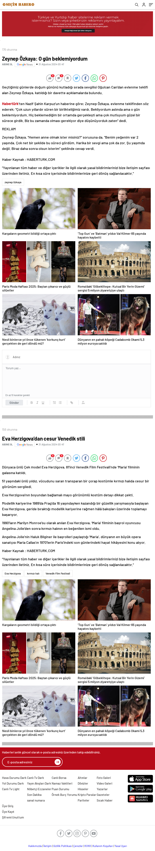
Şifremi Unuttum (13, 817)
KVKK (88, 846)
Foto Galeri (104, 777)
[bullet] (60, 402)
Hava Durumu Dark (14, 777)
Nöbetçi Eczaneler (39, 789)
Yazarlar (102, 789)
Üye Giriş (7, 806)
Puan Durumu (60, 789)
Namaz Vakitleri (62, 783)
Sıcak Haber (105, 800)
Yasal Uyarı (121, 846)
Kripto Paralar (87, 794)
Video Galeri (104, 783)
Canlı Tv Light (11, 789)
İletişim (47, 846)
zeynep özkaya (13, 182)
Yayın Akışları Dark (39, 783)
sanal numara (36, 800)
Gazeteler (103, 794)
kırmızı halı (33, 573)
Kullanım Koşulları (103, 846)
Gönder (14, 402)
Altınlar (82, 777)
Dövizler (83, 783)
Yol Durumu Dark (13, 783)
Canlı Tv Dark (35, 777)
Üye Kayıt (8, 811)
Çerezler (78, 846)
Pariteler (83, 800)
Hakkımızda (35, 846)
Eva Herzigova (13, 573)
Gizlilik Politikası (62, 846)
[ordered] (54, 402)
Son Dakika (34, 794)
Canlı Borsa (59, 777)
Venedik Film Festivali (58, 573)
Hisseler (83, 789)
